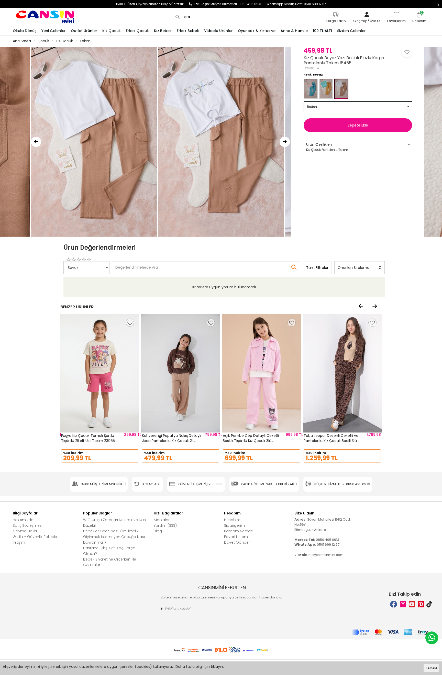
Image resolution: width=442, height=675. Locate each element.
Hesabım (232, 519)
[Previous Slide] (36, 141)
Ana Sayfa (22, 41)
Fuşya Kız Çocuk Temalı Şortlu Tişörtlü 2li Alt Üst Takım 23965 (88, 438)
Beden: (312, 106)
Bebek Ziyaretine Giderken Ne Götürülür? (109, 562)
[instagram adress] (403, 604)
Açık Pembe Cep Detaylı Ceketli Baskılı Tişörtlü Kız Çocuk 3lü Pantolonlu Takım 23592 (251, 440)
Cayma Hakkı (25, 531)
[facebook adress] (393, 604)
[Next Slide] (284, 141)
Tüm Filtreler (317, 267)
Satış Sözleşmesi (27, 525)
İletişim (19, 542)
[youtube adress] (412, 604)
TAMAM (431, 668)
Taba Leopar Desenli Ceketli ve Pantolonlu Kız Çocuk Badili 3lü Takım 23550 (331, 440)
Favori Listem (236, 536)
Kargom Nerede (238, 531)
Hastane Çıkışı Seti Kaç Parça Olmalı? (109, 550)
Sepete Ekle (358, 125)
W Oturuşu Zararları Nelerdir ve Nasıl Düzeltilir (115, 522)
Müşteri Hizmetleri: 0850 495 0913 (239, 4)
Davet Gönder (237, 542)
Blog (158, 531)
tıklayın (217, 666)
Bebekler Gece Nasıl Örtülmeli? (111, 531)
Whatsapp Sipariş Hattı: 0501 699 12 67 (296, 4)
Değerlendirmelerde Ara (136, 265)
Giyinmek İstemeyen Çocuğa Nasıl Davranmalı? (114, 539)
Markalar (162, 519)
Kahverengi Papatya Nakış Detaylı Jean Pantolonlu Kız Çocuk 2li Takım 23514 (171, 440)
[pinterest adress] (421, 604)
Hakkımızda (23, 519)
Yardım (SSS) (165, 525)
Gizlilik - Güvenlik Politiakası (37, 536)
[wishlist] (130, 323)
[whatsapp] (431, 637)
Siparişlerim (234, 525)
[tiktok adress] (429, 604)
